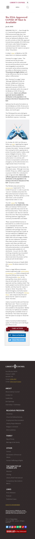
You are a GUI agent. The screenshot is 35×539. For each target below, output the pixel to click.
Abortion (9, 471)
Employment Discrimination (15, 420)
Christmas (9, 414)
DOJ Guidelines (11, 430)
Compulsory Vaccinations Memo (14, 482)
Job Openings (10, 401)
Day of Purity (10, 439)
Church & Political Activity (14, 417)
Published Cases (11, 499)
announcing (9, 188)
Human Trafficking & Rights (14, 460)
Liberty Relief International (14, 478)
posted (10, 264)
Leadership (9, 398)
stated (13, 203)
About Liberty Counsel (13, 392)
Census (8, 451)
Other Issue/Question (15, 381)
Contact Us (9, 395)
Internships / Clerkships (13, 405)
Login (27, 1)
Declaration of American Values (13, 456)
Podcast (8, 496)
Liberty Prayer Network (13, 423)
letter (13, 53)
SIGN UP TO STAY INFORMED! (13, 505)
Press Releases (11, 493)
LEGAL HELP (13, 379)
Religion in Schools (12, 427)
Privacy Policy (14, 519)
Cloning (8, 474)
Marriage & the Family (13, 442)
